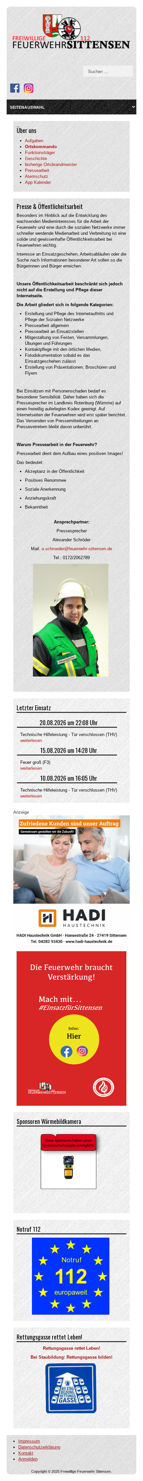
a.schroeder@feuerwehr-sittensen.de (77, 548)
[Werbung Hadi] (71, 881)
